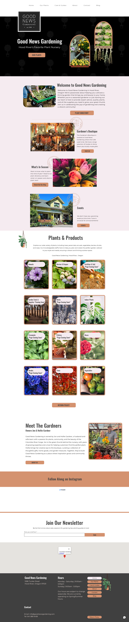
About (94, 589)
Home (94, 578)
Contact (94, 592)
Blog (94, 596)
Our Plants (94, 581)
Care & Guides (94, 585)
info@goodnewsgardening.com (42, 614)
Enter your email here (30, 532)
